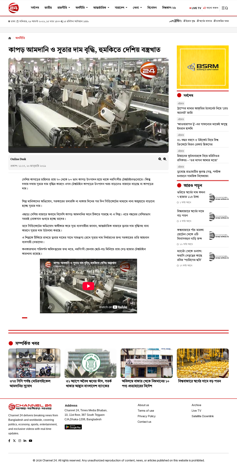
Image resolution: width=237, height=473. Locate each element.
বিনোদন (152, 7)
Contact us (144, 421)
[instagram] (19, 441)
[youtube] (30, 441)
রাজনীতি (62, 7)
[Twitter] (14, 441)
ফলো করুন (212, 8)
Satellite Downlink (203, 416)
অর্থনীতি (80, 7)
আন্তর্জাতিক (100, 7)
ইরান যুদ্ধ (190, 21)
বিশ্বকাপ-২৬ (169, 7)
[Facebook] (9, 441)
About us (143, 405)
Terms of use (146, 410)
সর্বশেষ (35, 7)
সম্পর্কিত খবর (26, 343)
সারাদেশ (120, 7)
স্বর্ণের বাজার (205, 21)
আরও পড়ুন (192, 186)
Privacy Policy (147, 416)
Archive (196, 405)
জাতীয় (48, 7)
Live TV (196, 410)
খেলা (136, 7)
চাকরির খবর (222, 21)
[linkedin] (25, 441)
